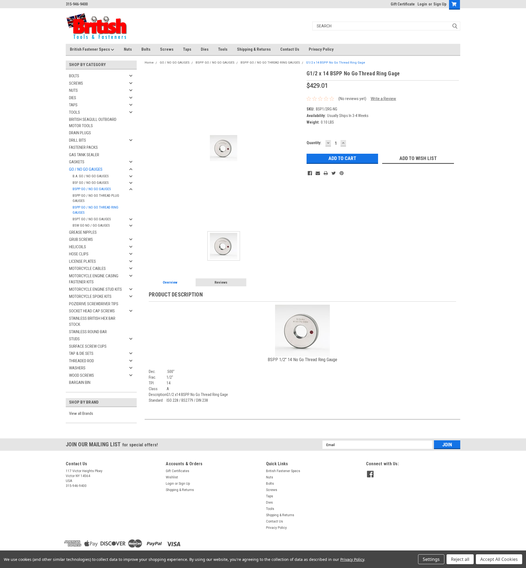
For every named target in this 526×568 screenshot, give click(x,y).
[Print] (326, 173)
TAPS (73, 104)
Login (422, 4)
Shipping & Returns (254, 49)
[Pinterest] (341, 173)
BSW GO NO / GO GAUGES (91, 225)
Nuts (128, 49)
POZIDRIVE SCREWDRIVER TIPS (93, 303)
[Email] (318, 173)
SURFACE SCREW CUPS (88, 346)
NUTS (73, 90)
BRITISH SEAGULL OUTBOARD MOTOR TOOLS (92, 122)
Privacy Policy (321, 49)
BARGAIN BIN (79, 382)
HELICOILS (77, 246)
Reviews (221, 282)
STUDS (74, 338)
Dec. (152, 371)
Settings (431, 559)
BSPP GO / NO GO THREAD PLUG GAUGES (96, 198)
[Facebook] (310, 173)
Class (153, 389)
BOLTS (74, 75)
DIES (72, 97)
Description (158, 394)
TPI (151, 383)
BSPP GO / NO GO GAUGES (92, 189)
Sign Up (439, 4)
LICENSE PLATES (82, 261)
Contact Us (289, 49)
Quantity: (314, 143)
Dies (204, 49)
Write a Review (383, 98)
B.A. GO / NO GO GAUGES (91, 176)
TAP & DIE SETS (81, 353)
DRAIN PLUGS (80, 132)
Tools (222, 49)
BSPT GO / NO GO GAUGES (92, 219)
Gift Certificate (403, 4)
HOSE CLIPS (78, 254)
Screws (166, 49)
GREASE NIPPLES (83, 232)
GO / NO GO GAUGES (85, 169)
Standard (156, 400)
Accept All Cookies (499, 559)
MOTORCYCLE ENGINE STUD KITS (95, 289)
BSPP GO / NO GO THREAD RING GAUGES (95, 210)
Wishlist (172, 477)
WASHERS (77, 368)
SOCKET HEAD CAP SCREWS (92, 311)
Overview (170, 282)
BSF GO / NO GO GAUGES (91, 183)
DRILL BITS (77, 140)
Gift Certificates (177, 471)
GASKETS (76, 161)
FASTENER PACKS (83, 147)
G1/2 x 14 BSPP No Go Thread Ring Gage (335, 62)
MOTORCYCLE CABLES (87, 268)
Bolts (145, 49)
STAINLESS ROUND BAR (88, 331)
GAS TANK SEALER (84, 154)
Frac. (152, 377)
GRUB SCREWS (81, 239)
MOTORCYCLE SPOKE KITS (90, 296)
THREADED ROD (81, 360)
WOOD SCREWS (81, 375)
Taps (187, 49)
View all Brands (81, 413)
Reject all (460, 559)
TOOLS (74, 112)
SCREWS (76, 83)
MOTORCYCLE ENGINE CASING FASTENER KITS (93, 279)
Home (149, 62)
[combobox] (386, 26)
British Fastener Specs (90, 49)
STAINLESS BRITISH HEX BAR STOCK (92, 321)
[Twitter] (333, 173)
